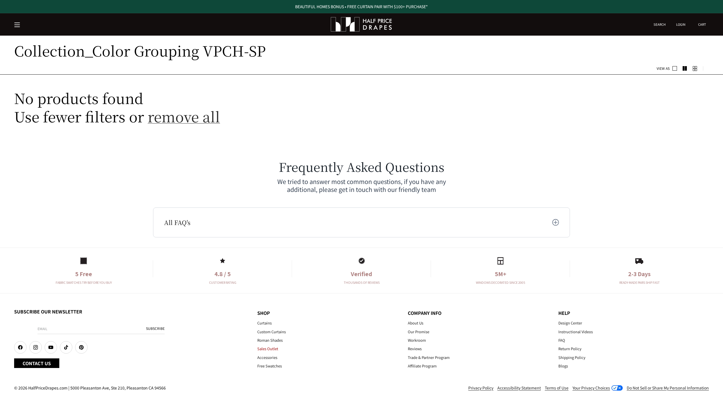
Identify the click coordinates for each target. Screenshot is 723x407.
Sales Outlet (267, 348)
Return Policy (570, 348)
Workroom (417, 340)
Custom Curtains (271, 331)
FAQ (561, 340)
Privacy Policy (480, 388)
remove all (184, 116)
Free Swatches (269, 366)
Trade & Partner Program (429, 357)
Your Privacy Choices (591, 388)
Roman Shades (270, 340)
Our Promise (418, 331)
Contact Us (37, 363)
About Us (415, 323)
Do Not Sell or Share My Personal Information (668, 388)
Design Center (570, 323)
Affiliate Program (422, 366)
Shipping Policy (571, 357)
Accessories (267, 357)
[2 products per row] (674, 68)
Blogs (563, 366)
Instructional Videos (575, 331)
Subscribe (155, 328)
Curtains (264, 323)
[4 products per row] (685, 68)
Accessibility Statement (519, 388)
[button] (17, 25)
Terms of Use (557, 388)
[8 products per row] (695, 68)
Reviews (415, 348)
